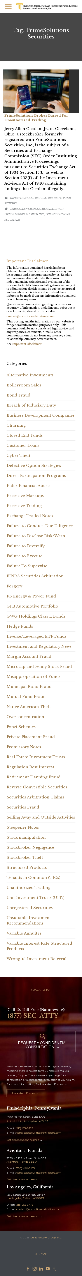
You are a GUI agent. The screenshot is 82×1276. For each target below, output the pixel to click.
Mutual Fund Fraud (26, 696)
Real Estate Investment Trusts (36, 757)
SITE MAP (41, 1253)
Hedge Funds (20, 626)
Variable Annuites (24, 933)
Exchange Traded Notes (30, 516)
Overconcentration (25, 717)
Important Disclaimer (27, 344)
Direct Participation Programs (36, 475)
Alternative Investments (30, 375)
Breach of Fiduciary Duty (31, 405)
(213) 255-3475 (24, 1204)
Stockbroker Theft (25, 857)
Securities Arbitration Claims (35, 797)
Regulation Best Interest (30, 767)
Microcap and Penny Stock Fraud (39, 666)
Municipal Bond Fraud (29, 686)
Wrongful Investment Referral (36, 959)
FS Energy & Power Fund (31, 596)
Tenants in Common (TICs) (33, 877)
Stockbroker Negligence (30, 847)
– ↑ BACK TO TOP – (41, 989)
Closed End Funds (25, 435)
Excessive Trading (24, 506)
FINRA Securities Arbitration (35, 576)
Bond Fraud (18, 395)
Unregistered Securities (30, 907)
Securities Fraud (23, 807)
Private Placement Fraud (31, 737)
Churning (16, 425)
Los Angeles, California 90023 (25, 1198)
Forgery (14, 586)
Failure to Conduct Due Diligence (40, 526)
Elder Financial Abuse (28, 485)
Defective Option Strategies (34, 465)
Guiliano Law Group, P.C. (46, 1237)
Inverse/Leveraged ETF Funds (36, 636)
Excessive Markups (25, 495)
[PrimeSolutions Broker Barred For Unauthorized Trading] (41, 91)
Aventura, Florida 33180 (22, 1161)
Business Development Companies (41, 415)
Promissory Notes (24, 747)
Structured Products (27, 867)
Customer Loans (23, 445)
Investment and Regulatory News (36, 197)
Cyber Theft (18, 455)
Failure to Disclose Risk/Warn (36, 536)
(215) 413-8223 (24, 1128)
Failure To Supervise (27, 566)
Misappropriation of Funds (34, 676)
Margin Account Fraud (29, 656)
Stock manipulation (26, 837)
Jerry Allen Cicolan (25, 208)
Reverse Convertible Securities (37, 787)
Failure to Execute (24, 556)
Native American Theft (29, 707)
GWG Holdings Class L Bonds (36, 616)
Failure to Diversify (26, 546)
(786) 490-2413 (25, 1168)
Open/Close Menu (8, 6)
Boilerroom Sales (24, 385)
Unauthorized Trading (29, 887)
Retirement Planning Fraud (34, 777)
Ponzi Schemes (21, 727)
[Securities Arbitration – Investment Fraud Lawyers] (46, 6)
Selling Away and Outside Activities (41, 817)
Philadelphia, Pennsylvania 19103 (27, 1121)
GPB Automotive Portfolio (32, 606)
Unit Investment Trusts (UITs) (36, 897)
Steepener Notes (23, 827)
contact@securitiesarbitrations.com (30, 316)
